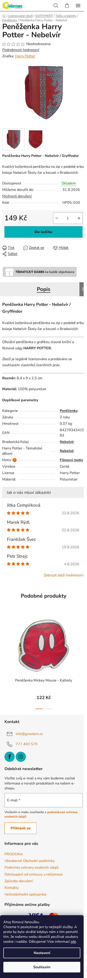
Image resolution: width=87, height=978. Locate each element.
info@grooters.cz (29, 733)
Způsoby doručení (18, 881)
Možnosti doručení (17, 196)
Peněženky (69, 410)
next (82, 635)
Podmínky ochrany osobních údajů (31, 867)
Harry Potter (25, 56)
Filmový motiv (71, 460)
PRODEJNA (13, 854)
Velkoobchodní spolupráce (25, 894)
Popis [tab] (43, 289)
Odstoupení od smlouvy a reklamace (33, 874)
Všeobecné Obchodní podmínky (29, 860)
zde (73, 941)
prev (4, 635)
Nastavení (42, 952)
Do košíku (43, 231)
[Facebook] (9, 757)
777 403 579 (26, 743)
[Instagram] (21, 757)
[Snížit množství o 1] (56, 218)
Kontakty (11, 887)
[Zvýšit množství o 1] (79, 218)
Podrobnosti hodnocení (20, 49)
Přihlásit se (20, 828)
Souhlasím (41, 967)
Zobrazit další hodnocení (63, 575)
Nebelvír (67, 441)
